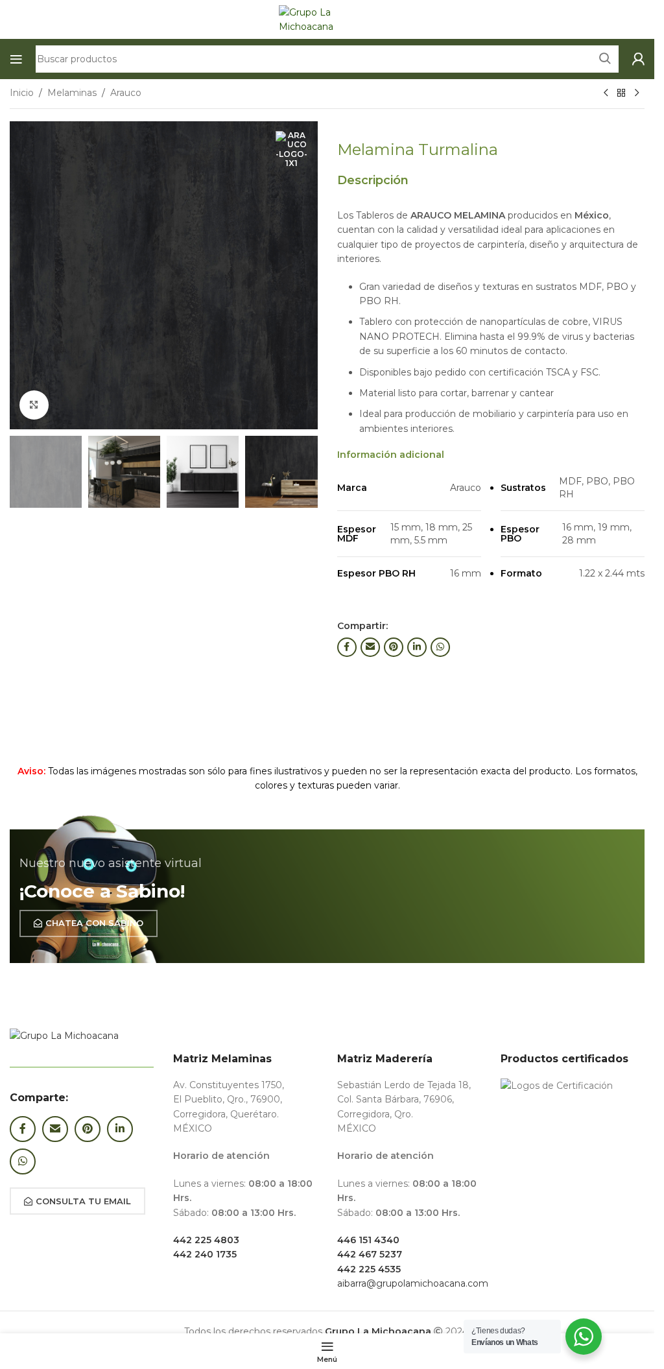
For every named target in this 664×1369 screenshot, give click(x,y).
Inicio (22, 93)
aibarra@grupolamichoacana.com (412, 1283)
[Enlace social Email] (370, 647)
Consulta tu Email (83, 1201)
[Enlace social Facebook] (347, 647)
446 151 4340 (368, 1240)
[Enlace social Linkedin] (417, 647)
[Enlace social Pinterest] (393, 647)
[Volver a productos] (621, 93)
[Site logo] (327, 19)
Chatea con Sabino (94, 923)
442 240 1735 (205, 1254)
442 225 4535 (369, 1269)
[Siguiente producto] (637, 93)
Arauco (125, 93)
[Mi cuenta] (638, 59)
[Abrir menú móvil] (16, 59)
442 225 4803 (206, 1240)
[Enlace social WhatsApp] (440, 647)
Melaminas (72, 93)
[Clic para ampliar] (34, 405)
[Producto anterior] (605, 93)
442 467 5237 (369, 1254)
